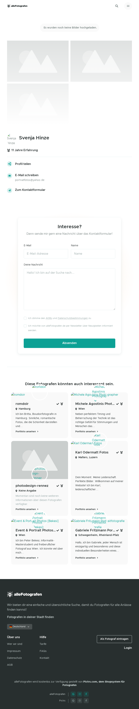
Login (128, 647)
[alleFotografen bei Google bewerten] (73, 694)
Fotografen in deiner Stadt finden (30, 617)
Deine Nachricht (33, 265)
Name (74, 245)
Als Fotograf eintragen (114, 639)
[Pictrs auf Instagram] (79, 700)
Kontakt (44, 658)
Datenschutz (14, 658)
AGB (10, 665)
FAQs (43, 651)
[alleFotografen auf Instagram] (79, 694)
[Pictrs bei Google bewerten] (73, 700)
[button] (116, 6)
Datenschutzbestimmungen (73, 318)
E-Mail (27, 245)
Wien (81, 409)
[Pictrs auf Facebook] (86, 700)
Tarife (43, 644)
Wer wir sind (14, 644)
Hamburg (24, 409)
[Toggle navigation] (128, 6)
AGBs (49, 318)
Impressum (14, 651)
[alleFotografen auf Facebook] (86, 694)
